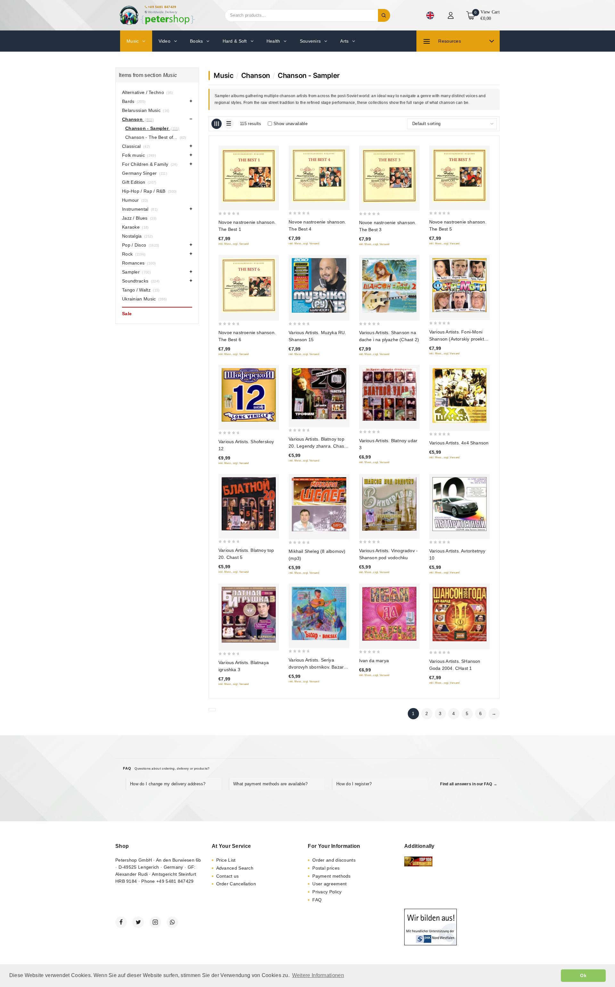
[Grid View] (216, 124)
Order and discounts (334, 860)
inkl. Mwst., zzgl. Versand (233, 243)
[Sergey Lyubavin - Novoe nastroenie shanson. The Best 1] (249, 176)
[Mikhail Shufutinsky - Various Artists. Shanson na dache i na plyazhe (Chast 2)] (389, 285)
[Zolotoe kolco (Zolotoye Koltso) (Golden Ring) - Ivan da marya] (389, 614)
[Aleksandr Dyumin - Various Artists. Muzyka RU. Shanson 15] (319, 285)
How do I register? (354, 783)
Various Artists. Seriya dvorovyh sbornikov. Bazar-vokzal (317, 667)
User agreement (329, 883)
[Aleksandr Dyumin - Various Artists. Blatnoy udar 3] (389, 394)
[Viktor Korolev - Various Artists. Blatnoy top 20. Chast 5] (249, 504)
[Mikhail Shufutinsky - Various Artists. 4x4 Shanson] (459, 395)
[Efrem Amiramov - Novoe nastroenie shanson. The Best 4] (319, 175)
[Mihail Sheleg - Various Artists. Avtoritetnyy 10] (459, 504)
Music (224, 75)
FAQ (317, 899)
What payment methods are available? (270, 783)
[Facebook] (121, 922)
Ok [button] (583, 975)
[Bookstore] (157, 15)
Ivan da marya (374, 660)
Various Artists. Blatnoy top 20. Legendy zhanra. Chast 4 (317, 446)
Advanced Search (235, 868)
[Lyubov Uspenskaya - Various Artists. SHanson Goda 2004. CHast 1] (459, 614)
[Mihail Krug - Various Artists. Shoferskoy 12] (249, 395)
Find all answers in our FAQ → (468, 784)
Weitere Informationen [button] (318, 975)
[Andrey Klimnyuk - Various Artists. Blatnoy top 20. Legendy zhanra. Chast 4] (319, 393)
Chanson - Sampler (309, 75)
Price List (226, 860)
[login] (451, 15)
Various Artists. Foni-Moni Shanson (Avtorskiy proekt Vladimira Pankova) (456, 339)
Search (384, 15)
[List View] (229, 124)
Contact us (227, 876)
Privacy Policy (326, 891)
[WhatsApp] (172, 922)
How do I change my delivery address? (168, 783)
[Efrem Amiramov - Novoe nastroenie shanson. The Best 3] (389, 176)
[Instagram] (155, 922)
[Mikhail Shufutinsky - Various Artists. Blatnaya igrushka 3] (249, 615)
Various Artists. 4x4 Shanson (459, 442)
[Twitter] (138, 922)
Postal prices (326, 868)
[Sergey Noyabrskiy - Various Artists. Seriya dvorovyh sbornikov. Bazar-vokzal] (319, 613)
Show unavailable (291, 123)
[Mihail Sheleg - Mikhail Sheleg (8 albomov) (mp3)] (319, 504)
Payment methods (331, 876)
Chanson (255, 75)
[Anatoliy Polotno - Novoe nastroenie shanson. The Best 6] (249, 285)
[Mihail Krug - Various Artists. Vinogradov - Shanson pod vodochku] (389, 504)
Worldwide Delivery (162, 12)
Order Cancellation (236, 883)
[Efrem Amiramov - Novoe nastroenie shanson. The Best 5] (459, 175)
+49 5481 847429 (162, 7)
